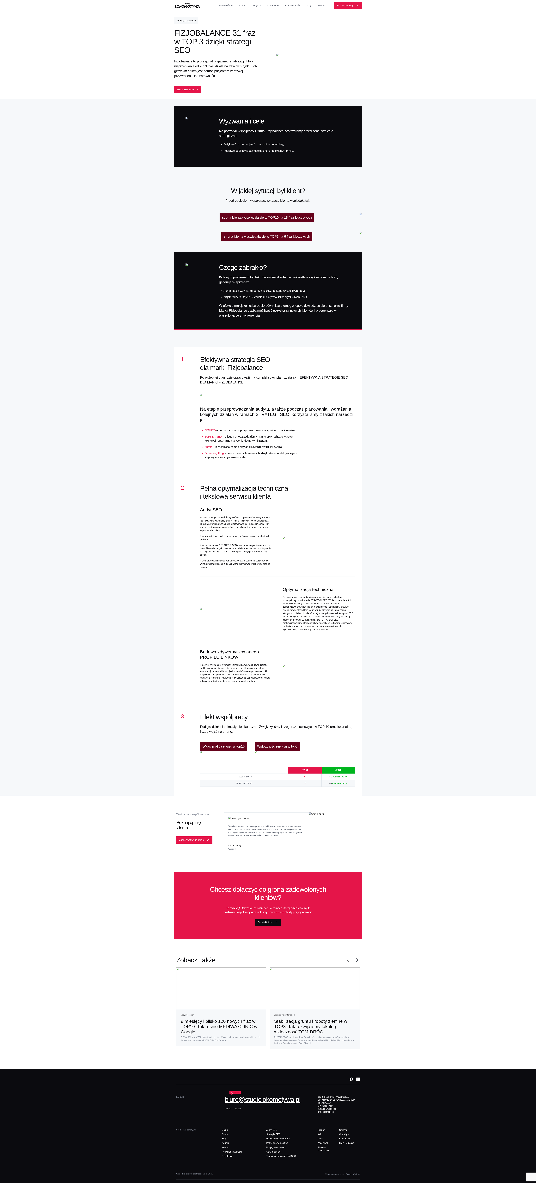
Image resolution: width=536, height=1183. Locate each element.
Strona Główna (225, 5)
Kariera (225, 1143)
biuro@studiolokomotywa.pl (262, 1099)
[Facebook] (351, 1079)
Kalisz (321, 1134)
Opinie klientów (293, 5)
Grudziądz (344, 1134)
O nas (242, 5)
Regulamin (227, 1156)
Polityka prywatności (232, 1152)
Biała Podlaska (346, 1143)
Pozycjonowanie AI (275, 1147)
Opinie (225, 1130)
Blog (309, 5)
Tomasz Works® (353, 1174)
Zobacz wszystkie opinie (191, 840)
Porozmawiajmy (345, 5)
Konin (320, 1138)
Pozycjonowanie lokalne (278, 1138)
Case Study (273, 5)
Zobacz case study (185, 90)
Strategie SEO (273, 1134)
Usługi (255, 5)
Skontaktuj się (265, 922)
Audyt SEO (271, 1130)
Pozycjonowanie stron (277, 1143)
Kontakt (321, 5)
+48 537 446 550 (233, 1109)
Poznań (321, 1130)
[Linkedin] (358, 1079)
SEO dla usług (273, 1152)
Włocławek (323, 1143)
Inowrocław (344, 1138)
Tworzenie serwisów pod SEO (281, 1156)
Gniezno (343, 1130)
